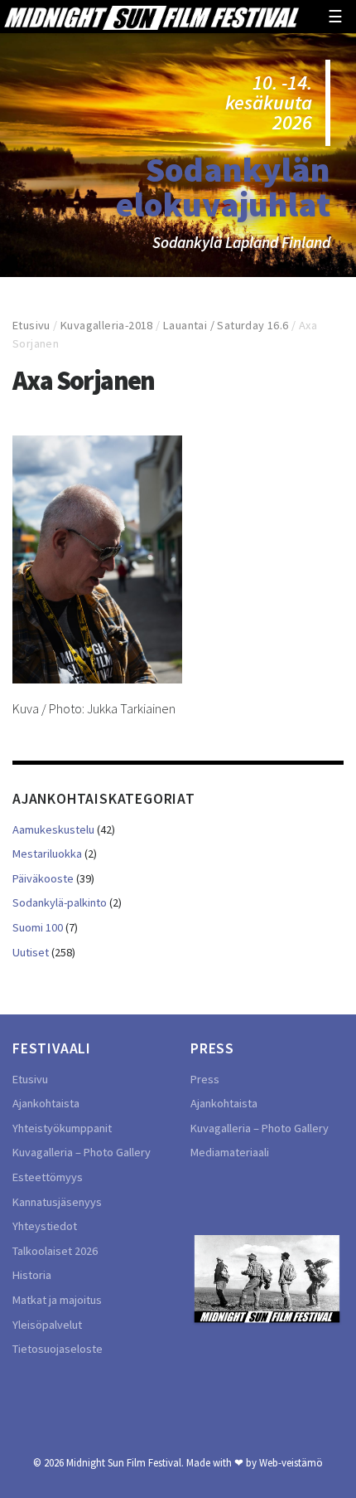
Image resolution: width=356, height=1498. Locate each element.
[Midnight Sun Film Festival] (151, 16)
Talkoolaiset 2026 (55, 1250)
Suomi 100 (37, 927)
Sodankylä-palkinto (59, 902)
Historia (31, 1274)
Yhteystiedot (44, 1225)
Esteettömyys (47, 1177)
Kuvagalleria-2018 (106, 325)
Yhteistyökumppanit (62, 1128)
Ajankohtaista (45, 1103)
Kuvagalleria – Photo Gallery (81, 1152)
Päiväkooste (43, 878)
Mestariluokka (47, 853)
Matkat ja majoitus (57, 1299)
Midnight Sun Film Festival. (125, 1462)
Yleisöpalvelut (47, 1324)
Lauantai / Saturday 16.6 (226, 325)
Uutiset (30, 952)
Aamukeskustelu (53, 829)
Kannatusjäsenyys (57, 1201)
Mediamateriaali (229, 1152)
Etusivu (31, 325)
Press (204, 1079)
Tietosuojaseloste (57, 1348)
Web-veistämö (291, 1462)
